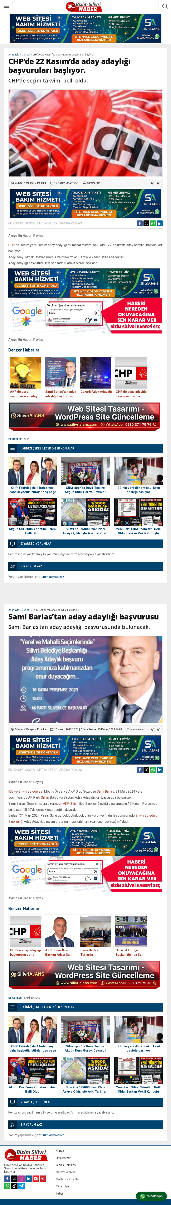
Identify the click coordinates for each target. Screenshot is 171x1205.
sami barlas (32, 997)
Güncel (26, 54)
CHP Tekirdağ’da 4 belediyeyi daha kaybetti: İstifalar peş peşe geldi (32, 492)
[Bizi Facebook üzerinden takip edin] (7, 1178)
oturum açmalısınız (51, 576)
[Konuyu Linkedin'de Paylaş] (160, 223)
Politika (41, 183)
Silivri (45, 797)
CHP (11, 245)
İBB (10, 791)
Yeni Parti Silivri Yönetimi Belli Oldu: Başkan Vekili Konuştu (138, 531)
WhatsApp (155, 1196)
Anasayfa (13, 54)
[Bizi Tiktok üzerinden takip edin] (14, 1186)
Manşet (30, 183)
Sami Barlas (105, 791)
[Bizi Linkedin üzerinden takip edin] (28, 1178)
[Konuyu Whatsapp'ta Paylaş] (153, 223)
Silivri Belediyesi (31, 791)
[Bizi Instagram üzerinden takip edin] (21, 1178)
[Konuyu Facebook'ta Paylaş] (140, 223)
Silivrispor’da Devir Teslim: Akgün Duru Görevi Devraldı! (85, 490)
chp (26, 439)
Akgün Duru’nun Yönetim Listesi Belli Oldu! (33, 531)
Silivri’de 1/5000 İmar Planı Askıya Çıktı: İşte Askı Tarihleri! (85, 531)
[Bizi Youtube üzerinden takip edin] (36, 1178)
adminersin (93, 183)
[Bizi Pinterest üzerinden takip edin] (43, 1178)
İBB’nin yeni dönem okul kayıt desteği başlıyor (138, 490)
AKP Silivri (70, 804)
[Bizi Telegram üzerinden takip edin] (21, 1186)
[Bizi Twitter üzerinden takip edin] (14, 1178)
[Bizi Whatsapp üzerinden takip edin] (7, 1186)
